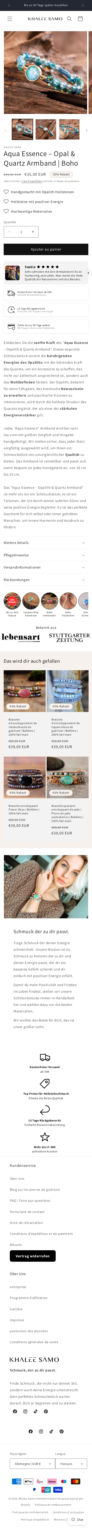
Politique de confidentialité (30, 1512)
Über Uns (17, 1178)
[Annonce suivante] (83, 5)
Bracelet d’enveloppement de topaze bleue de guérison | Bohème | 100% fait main (66, 727)
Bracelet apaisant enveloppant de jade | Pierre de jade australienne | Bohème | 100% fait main (67, 813)
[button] (9, 18)
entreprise (18, 1287)
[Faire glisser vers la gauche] (5, 130)
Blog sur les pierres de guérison (35, 1189)
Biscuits (16, 1244)
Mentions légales (65, 1519)
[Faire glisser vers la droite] (86, 130)
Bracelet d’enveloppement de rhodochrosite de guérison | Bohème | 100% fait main (23, 727)
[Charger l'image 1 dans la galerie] (22, 129)
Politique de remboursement (53, 1504)
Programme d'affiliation (29, 1298)
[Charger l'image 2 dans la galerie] (45, 129)
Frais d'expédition (31, 181)
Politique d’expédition (35, 1519)
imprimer (17, 1320)
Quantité (10, 222)
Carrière (16, 1309)
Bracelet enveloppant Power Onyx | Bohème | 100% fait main (24, 809)
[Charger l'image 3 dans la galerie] (69, 129)
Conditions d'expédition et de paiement (41, 1233)
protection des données (29, 1331)
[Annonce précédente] (9, 5)
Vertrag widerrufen (33, 1256)
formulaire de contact (27, 1212)
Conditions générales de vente (34, 1342)
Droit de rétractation (26, 1222)
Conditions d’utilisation (68, 1512)
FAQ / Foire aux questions (30, 1200)
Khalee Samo (27, 1498)
